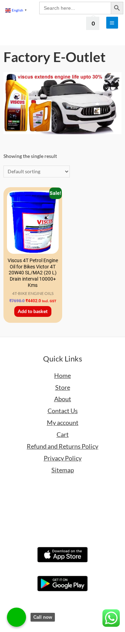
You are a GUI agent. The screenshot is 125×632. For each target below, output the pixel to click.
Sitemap (62, 470)
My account (62, 422)
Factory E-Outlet (54, 57)
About (62, 399)
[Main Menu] (112, 23)
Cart (63, 434)
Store (62, 387)
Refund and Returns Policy (62, 446)
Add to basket (33, 311)
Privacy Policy (63, 458)
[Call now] (16, 617)
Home (62, 375)
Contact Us (63, 410)
